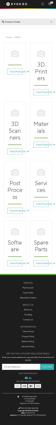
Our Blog (28, 315)
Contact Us (28, 320)
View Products (16, 71)
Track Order (28, 293)
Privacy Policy (28, 336)
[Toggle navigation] (42, 4)
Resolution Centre (28, 298)
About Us (28, 310)
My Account (28, 288)
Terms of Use (28, 331)
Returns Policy (28, 341)
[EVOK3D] (17, 4)
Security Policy (28, 346)
